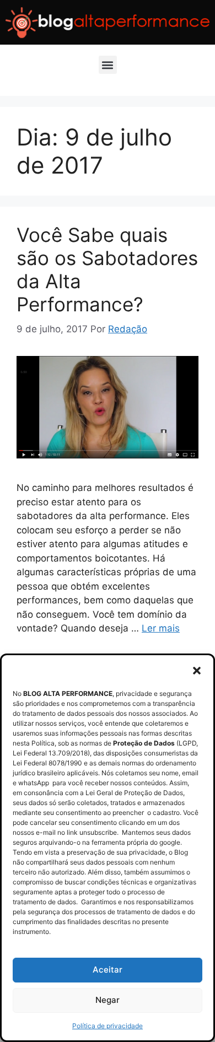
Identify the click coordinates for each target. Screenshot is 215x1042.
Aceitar (107, 969)
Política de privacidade (107, 1026)
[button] (196, 670)
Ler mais (161, 628)
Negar (107, 1000)
